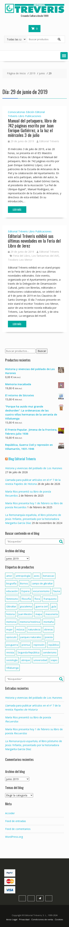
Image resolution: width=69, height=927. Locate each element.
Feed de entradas (15, 821)
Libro (21, 116)
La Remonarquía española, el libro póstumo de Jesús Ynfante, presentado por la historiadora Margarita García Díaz (33, 519)
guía (53, 606)
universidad (40, 660)
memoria (11, 621)
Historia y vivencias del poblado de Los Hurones (33, 468)
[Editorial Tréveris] (35, 12)
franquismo (50, 598)
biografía (11, 583)
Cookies (59, 919)
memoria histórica (30, 621)
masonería (52, 614)
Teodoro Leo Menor (20, 259)
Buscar (42, 351)
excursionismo (41, 591)
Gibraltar (11, 606)
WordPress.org (14, 836)
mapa (39, 614)
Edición (30, 112)
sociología (11, 660)
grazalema (26, 606)
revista (10, 652)
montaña (49, 621)
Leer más (17, 209)
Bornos (24, 583)
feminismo (12, 598)
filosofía (26, 598)
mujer (9, 629)
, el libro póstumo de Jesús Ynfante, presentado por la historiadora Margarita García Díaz (33, 745)
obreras (48, 629)
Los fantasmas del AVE (45, 255)
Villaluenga (12, 667)
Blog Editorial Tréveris (22, 458)
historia (10, 614)
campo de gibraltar (42, 583)
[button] (64, 55)
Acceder (10, 813)
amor (9, 575)
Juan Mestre (25, 614)
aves (36, 575)
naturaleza (34, 629)
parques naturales (30, 637)
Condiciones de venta (42, 919)
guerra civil (42, 606)
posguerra (12, 644)
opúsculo (11, 637)
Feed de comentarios (18, 829)
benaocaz (48, 575)
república (53, 644)
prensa (26, 644)
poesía (49, 637)
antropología (23, 575)
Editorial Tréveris (49, 141)
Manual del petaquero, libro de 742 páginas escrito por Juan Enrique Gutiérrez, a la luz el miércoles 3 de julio (32, 127)
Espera (25, 591)
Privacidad (24, 919)
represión (39, 644)
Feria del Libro (21, 255)
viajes (54, 660)
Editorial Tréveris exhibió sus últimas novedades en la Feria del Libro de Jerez (34, 241)
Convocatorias (16, 112)
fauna (56, 591)
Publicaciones (33, 116)
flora (37, 598)
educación (12, 591)
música (20, 629)
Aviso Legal (12, 919)
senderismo (49, 652)
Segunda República (28, 652)
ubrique (25, 660)
